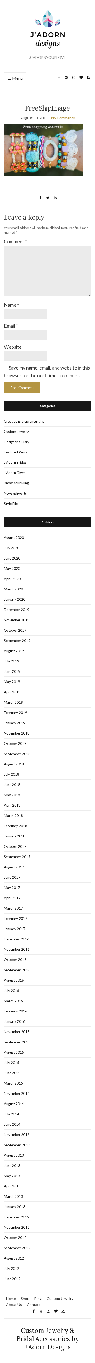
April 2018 (12, 805)
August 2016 (14, 980)
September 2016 (17, 970)
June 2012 (12, 1279)
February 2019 (15, 713)
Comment (15, 241)
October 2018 (15, 743)
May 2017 (12, 888)
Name (11, 305)
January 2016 (14, 1021)
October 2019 (15, 630)
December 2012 (16, 1217)
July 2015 (11, 1063)
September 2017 (17, 857)
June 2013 (12, 1165)
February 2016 (15, 1011)
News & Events (15, 493)
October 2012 (15, 1238)
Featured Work (15, 452)
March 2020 (13, 589)
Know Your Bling (16, 483)
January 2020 (14, 599)
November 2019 (17, 620)
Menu (17, 78)
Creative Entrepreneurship (24, 421)
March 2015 (13, 1083)
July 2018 (11, 774)
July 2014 (11, 1114)
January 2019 (14, 723)
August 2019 (14, 651)
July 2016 (11, 990)
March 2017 (13, 908)
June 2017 (12, 877)
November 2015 (17, 1032)
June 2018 (12, 785)
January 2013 (14, 1207)
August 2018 (14, 764)
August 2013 (14, 1155)
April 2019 (12, 692)
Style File (11, 503)
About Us (14, 1304)
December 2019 (16, 610)
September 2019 (17, 640)
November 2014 (17, 1093)
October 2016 (15, 960)
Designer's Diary (16, 442)
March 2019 (13, 702)
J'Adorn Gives (14, 473)
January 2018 (14, 836)
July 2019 (11, 661)
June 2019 (12, 671)
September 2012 (17, 1248)
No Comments (63, 118)
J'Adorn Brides (15, 462)
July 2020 (11, 548)
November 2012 (17, 1227)
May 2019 (12, 682)
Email (11, 326)
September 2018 (17, 754)
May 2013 (12, 1176)
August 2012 (14, 1258)
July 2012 (11, 1268)
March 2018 (13, 815)
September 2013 (17, 1145)
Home (11, 1298)
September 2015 (17, 1042)
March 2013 (13, 1196)
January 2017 (14, 929)
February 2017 (15, 918)
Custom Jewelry (16, 431)
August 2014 (14, 1104)
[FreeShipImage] (43, 149)
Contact (34, 1304)
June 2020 (12, 558)
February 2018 (15, 826)
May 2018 (12, 795)
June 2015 (12, 1073)
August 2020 (14, 538)
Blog (38, 1298)
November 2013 (17, 1135)
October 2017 (15, 846)
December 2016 (16, 939)
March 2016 (13, 1001)
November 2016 (17, 949)
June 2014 (12, 1124)
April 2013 (12, 1186)
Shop (25, 1298)
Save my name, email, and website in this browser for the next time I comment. (47, 371)
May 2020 (12, 568)
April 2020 (12, 579)
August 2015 (14, 1052)
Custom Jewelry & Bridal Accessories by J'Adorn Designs (48, 1339)
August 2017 (14, 867)
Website (13, 347)
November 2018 (17, 733)
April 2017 (12, 898)
